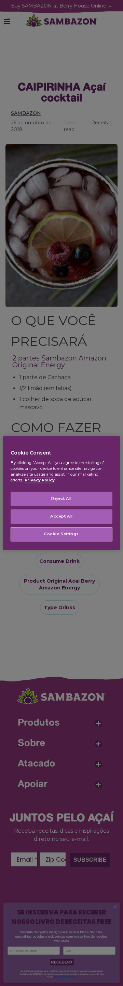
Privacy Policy (40, 480)
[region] (61, 493)
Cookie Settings (61, 533)
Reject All (61, 498)
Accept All (61, 516)
